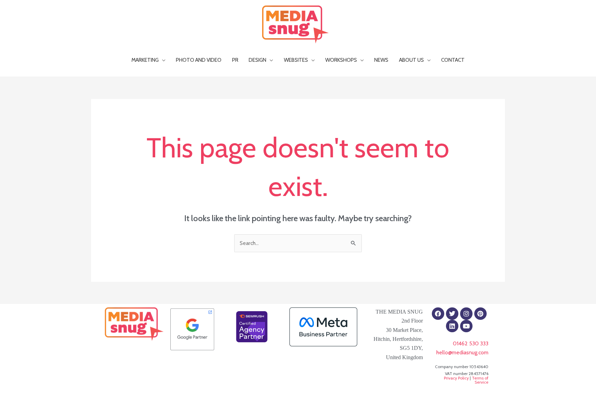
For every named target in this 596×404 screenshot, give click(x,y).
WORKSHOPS (341, 60)
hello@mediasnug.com (462, 352)
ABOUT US (411, 60)
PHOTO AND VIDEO (198, 60)
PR (235, 60)
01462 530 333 (470, 343)
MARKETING (145, 60)
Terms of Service (480, 380)
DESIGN (257, 60)
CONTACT (453, 60)
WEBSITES (296, 60)
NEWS (381, 60)
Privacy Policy (456, 378)
